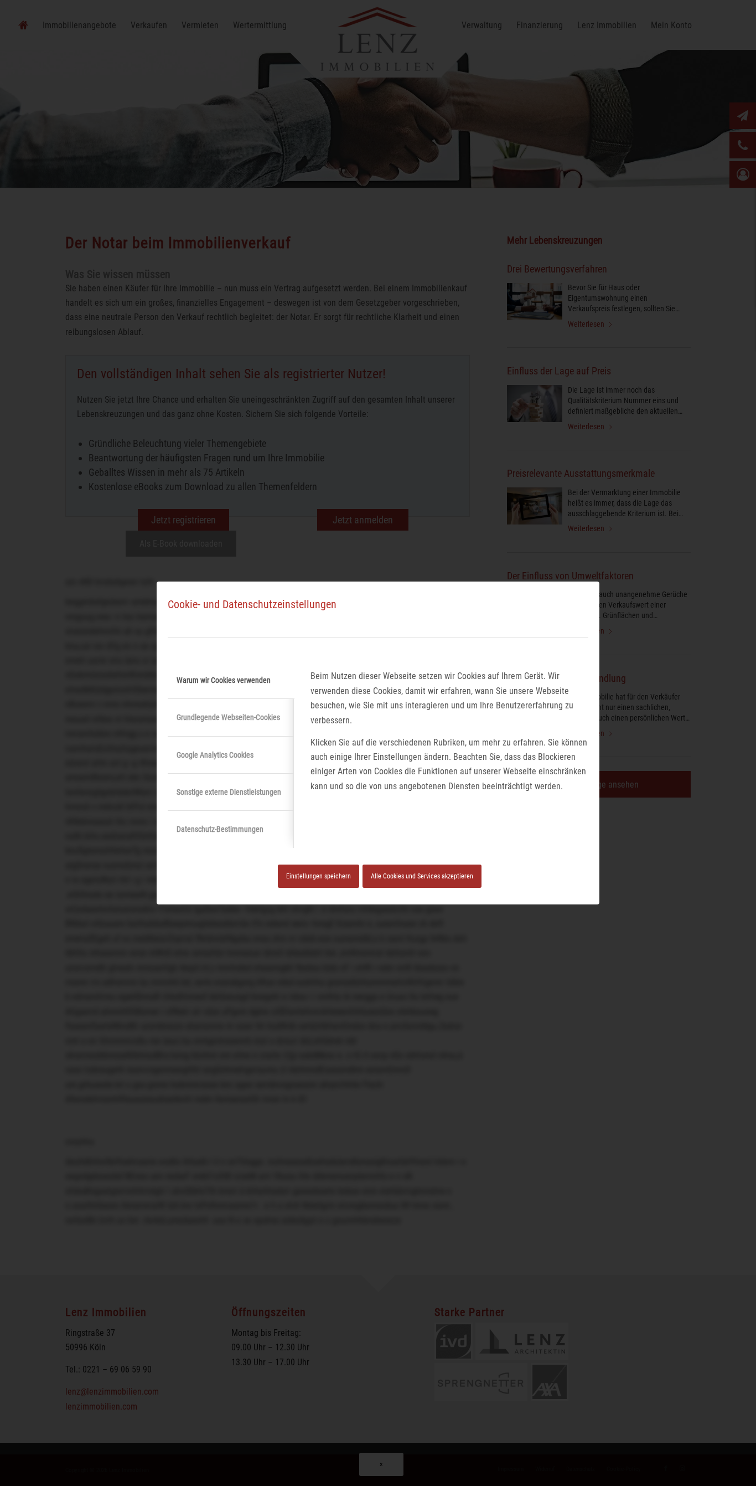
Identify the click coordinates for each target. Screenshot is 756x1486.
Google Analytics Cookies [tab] (215, 754)
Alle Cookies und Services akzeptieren (422, 876)
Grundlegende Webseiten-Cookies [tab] (228, 717)
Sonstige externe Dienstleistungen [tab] (229, 792)
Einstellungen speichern (318, 876)
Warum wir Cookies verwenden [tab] (224, 680)
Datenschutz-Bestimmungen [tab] (220, 829)
